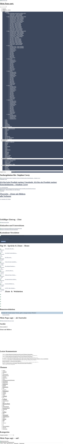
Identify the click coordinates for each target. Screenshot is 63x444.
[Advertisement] (31, 340)
